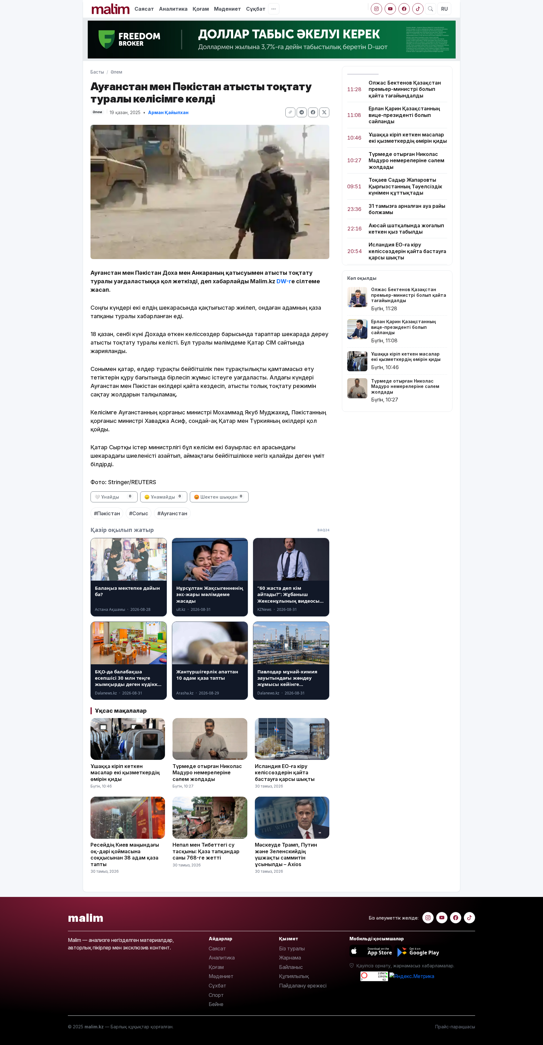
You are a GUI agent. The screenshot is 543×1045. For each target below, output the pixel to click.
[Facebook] (404, 8)
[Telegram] (302, 112)
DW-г (284, 281)
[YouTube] (390, 8)
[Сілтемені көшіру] (290, 112)
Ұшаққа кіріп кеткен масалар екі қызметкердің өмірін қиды (408, 137)
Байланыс (291, 967)
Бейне (216, 1004)
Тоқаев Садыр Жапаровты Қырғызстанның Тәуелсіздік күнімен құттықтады (405, 186)
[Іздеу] (430, 8)
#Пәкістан (107, 513)
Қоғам (201, 9)
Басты (97, 72)
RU (444, 9)
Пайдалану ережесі (302, 985)
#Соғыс (138, 513)
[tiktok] (418, 8)
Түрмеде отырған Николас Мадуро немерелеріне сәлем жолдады (406, 160)
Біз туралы (292, 948)
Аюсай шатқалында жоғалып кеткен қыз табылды (406, 228)
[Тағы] (273, 8)
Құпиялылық (294, 976)
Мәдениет (227, 9)
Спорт (216, 995)
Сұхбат (217, 985)
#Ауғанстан (172, 513)
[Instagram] (376, 8)
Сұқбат (256, 9)
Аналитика (173, 9)
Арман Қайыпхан (168, 112)
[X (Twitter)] (324, 112)
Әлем (116, 72)
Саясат (144, 9)
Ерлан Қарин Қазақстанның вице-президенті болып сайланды (404, 115)
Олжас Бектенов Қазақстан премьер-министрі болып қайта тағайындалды (405, 89)
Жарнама (290, 957)
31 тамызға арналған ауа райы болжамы (407, 209)
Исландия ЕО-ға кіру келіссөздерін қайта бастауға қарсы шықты (407, 251)
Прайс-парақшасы (455, 1026)
